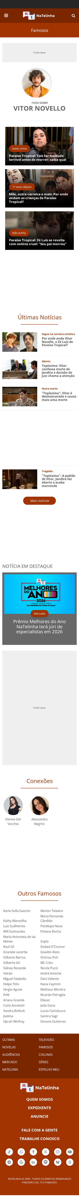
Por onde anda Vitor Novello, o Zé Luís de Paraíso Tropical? (57, 341)
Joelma (8, 1016)
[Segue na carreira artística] (19, 342)
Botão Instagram (57, 1155)
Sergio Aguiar (13, 989)
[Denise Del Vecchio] (13, 805)
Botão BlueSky (57, 1165)
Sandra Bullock (14, 1011)
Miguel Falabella (14, 979)
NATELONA (10, 1069)
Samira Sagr (49, 1016)
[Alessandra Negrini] (39, 805)
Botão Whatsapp (21, 1155)
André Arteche (50, 973)
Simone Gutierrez (53, 1021)
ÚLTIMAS (8, 1040)
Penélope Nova (51, 926)
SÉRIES (43, 1062)
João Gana (47, 1005)
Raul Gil (8, 947)
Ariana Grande (13, 1000)
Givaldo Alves (50, 952)
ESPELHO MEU (49, 1069)
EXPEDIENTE (39, 1107)
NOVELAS (9, 1047)
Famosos (39, 30)
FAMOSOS (46, 1047)
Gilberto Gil (11, 963)
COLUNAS (46, 1055)
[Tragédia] (19, 479)
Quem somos (39, 1099)
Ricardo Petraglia (52, 995)
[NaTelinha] (39, 15)
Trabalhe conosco (40, 1138)
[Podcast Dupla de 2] (45, 1162)
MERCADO (9, 1062)
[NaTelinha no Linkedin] (33, 1162)
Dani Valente (49, 979)
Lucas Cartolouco (53, 1011)
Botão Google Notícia (21, 1165)
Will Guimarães (14, 931)
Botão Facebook (33, 1155)
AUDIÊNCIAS (11, 1055)
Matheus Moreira (52, 989)
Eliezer (45, 1000)
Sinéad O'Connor (52, 947)
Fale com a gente (39, 1130)
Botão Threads (69, 1165)
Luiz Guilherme (14, 926)
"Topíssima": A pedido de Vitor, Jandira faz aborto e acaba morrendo (58, 481)
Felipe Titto (11, 984)
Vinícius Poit (49, 957)
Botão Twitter (45, 1155)
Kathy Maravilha (14, 921)
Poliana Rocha (50, 931)
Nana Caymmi (50, 984)
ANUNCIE (39, 1116)
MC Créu (46, 963)
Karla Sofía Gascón (16, 911)
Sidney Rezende (14, 968)
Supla (44, 941)
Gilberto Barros (14, 957)
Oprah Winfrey (13, 1021)
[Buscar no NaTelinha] (73, 15)
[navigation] (6, 15)
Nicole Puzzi (49, 968)
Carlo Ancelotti (14, 1005)
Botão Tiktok (9, 1155)
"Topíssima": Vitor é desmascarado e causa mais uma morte (59, 396)
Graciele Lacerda (15, 952)
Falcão (7, 973)
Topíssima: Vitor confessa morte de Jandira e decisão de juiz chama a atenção (58, 371)
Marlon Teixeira (51, 911)
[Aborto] (19, 369)
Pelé (6, 995)
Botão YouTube (69, 1155)
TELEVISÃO (46, 1040)
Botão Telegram (9, 1165)
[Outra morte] (19, 396)
